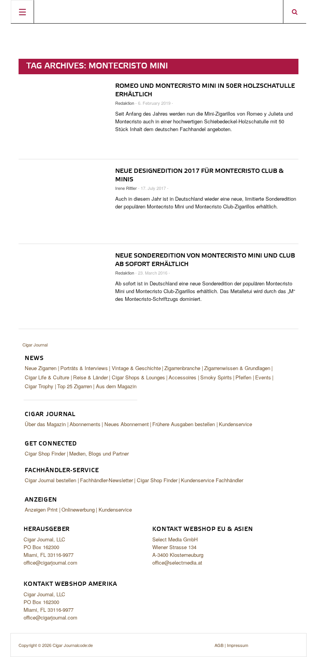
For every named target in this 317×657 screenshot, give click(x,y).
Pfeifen (243, 377)
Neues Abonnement (126, 424)
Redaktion (124, 103)
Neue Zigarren (40, 368)
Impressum (237, 645)
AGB (219, 645)
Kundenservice (235, 424)
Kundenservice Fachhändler (212, 480)
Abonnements (85, 424)
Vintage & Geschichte (136, 368)
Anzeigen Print (41, 509)
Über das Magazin (45, 424)
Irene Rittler (126, 188)
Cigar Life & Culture (47, 377)
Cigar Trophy (39, 386)
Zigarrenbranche (182, 368)
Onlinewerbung (78, 509)
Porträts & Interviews (84, 368)
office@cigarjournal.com (50, 562)
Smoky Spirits (216, 377)
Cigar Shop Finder (45, 453)
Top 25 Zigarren (74, 386)
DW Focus (158, 11)
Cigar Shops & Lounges (138, 377)
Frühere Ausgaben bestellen (183, 424)
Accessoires (182, 377)
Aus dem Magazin (116, 386)
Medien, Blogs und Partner (99, 453)
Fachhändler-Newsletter (106, 480)
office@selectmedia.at (177, 562)
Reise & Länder (90, 377)
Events (263, 377)
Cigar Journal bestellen (50, 480)
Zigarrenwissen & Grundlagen (237, 368)
